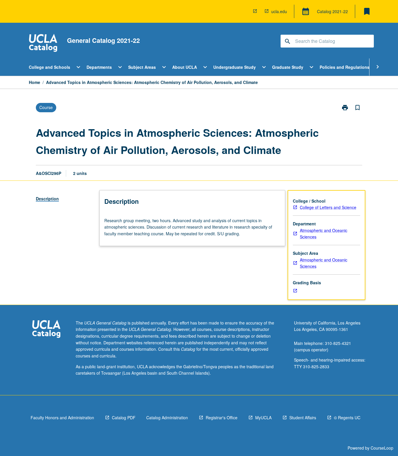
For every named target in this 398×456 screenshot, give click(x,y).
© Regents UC (347, 417)
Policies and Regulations (344, 67)
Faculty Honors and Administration (62, 417)
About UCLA (184, 67)
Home (34, 82)
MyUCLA (263, 417)
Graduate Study (287, 67)
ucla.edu (279, 11)
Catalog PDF (123, 417)
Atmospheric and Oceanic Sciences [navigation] (323, 233)
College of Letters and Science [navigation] (328, 207)
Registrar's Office (221, 417)
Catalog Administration (167, 417)
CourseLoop (382, 448)
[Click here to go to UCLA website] (46, 330)
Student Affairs (302, 417)
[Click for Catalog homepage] (43, 44)
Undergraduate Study (234, 67)
